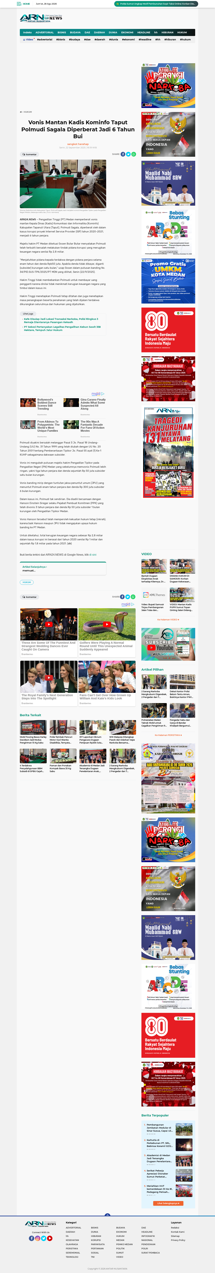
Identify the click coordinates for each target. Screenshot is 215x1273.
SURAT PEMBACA (150, 1252)
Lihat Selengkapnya (167, 1203)
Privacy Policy (178, 1240)
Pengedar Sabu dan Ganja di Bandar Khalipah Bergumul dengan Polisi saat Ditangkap (180, 723)
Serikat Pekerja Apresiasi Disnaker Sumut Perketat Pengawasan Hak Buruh (157, 1173)
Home (26, 3)
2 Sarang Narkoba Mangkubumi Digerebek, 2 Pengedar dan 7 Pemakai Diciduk (154, 694)
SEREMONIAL (73, 1252)
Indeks (27, 32)
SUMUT (120, 1252)
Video (29, 39)
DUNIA (113, 32)
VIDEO (146, 554)
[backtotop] (107, 1216)
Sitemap (175, 1236)
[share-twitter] (128, 154)
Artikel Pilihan (152, 669)
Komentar (31, 154)
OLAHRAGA (72, 1244)
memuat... (29, 570)
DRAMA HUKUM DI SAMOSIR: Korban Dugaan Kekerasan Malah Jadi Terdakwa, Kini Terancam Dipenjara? (180, 579)
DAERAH (99, 32)
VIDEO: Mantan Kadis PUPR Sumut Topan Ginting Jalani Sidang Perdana (180, 607)
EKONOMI (127, 32)
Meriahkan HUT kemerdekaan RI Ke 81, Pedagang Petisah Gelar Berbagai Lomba (159, 1189)
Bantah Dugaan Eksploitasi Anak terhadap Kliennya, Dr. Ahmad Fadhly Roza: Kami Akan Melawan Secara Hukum (152, 579)
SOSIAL (95, 1252)
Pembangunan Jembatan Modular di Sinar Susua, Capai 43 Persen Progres (159, 1127)
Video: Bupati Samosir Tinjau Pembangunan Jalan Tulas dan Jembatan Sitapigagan (152, 607)
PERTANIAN (97, 1248)
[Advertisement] (112, 16)
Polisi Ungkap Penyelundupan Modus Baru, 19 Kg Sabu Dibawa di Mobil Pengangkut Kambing (157, 4)
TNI (93, 1257)
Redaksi (175, 1227)
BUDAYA (75, 32)
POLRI (144, 1248)
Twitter (45, 1242)
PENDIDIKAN (148, 1244)
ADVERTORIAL (45, 32)
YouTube (52, 1242)
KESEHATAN (72, 1240)
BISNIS (62, 32)
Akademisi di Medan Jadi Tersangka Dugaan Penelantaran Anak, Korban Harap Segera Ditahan (159, 1158)
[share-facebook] (123, 154)
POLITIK (120, 1248)
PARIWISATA (98, 1244)
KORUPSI (96, 1240)
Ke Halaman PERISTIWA (167, 735)
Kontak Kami (177, 1232)
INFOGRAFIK (148, 1236)
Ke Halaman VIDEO (167, 619)
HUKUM (182, 32)
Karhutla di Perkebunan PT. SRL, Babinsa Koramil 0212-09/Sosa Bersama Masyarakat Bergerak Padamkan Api (159, 1143)
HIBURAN (167, 32)
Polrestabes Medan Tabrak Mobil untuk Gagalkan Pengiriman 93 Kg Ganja (153, 723)
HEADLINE (143, 32)
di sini (92, 554)
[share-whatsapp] (133, 154)
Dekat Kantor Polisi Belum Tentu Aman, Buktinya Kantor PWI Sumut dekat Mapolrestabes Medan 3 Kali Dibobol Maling (182, 694)
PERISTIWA (72, 1248)
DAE (87, 32)
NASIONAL (147, 1240)
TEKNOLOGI (72, 1257)
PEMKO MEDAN (124, 1244)
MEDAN (120, 1240)
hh (156, 32)
